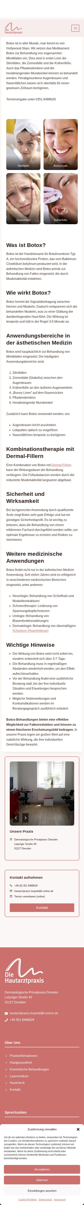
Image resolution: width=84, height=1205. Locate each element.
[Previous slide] (16, 818)
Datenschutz (45, 1199)
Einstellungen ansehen (42, 1190)
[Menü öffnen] (75, 28)
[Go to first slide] (25, 818)
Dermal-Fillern (61, 465)
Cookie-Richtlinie (27, 1199)
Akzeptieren (42, 1169)
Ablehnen (42, 1180)
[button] (78, 1129)
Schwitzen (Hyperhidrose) (30, 630)
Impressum (60, 1199)
